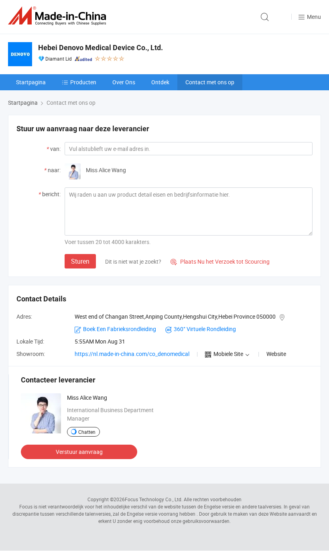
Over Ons (123, 82)
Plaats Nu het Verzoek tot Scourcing (220, 261)
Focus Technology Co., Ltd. (154, 499)
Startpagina (31, 82)
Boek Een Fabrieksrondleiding (119, 329)
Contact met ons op (209, 82)
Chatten (86, 432)
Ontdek (160, 82)
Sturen (80, 261)
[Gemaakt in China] (58, 15)
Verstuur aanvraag (79, 451)
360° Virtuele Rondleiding (205, 329)
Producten (83, 82)
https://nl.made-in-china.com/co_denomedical (132, 354)
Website (276, 354)
